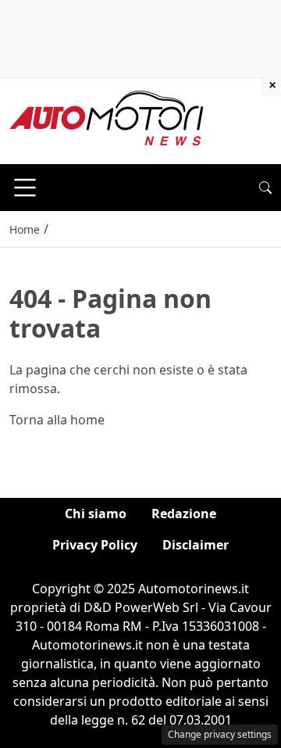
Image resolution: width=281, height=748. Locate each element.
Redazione (183, 513)
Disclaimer (195, 544)
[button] (265, 187)
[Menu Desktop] (25, 187)
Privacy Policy (94, 544)
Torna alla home (57, 419)
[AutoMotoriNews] (107, 119)
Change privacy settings (220, 734)
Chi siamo (95, 513)
